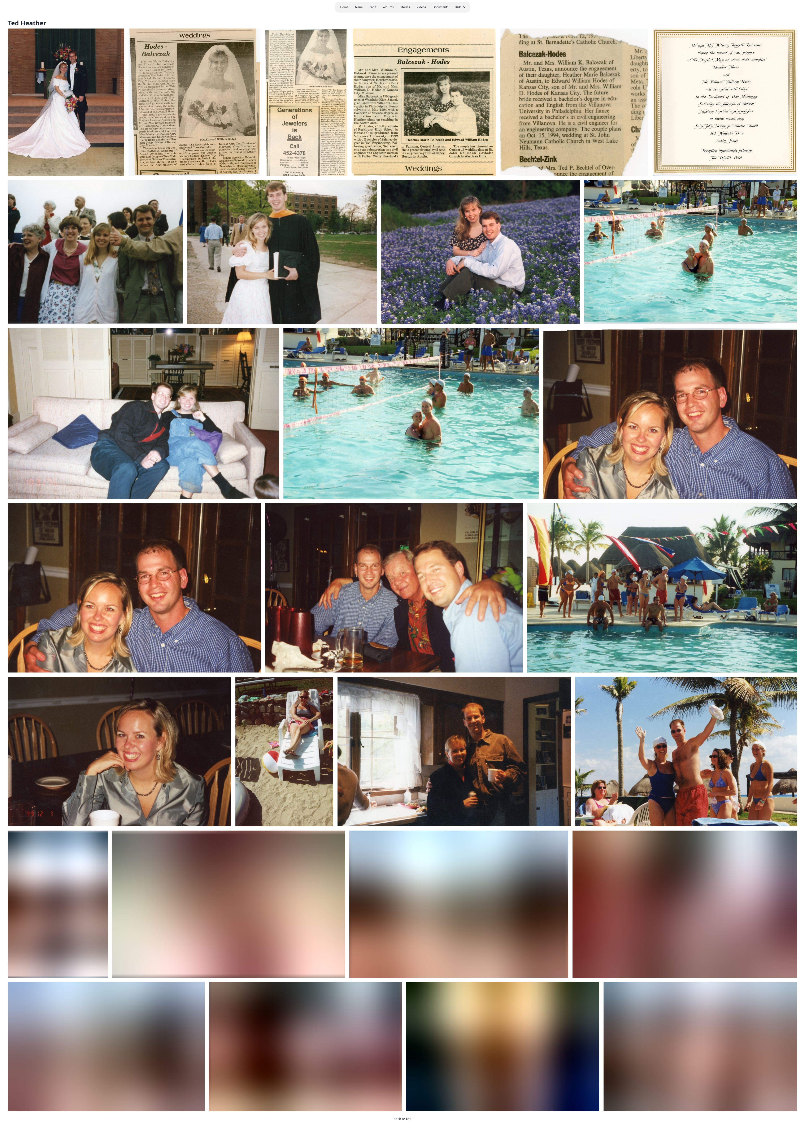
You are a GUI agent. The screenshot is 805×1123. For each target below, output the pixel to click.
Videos (421, 7)
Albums (388, 7)
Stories (405, 7)
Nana (359, 7)
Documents (441, 7)
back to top (402, 1119)
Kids (458, 7)
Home (344, 7)
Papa (372, 7)
